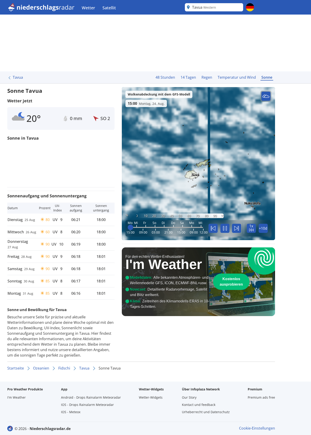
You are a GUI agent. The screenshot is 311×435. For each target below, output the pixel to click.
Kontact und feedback (198, 404)
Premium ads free (261, 397)
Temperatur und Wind (237, 77)
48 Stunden (165, 77)
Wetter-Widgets (151, 397)
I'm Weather (16, 397)
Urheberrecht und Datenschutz (206, 412)
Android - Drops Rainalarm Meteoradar (91, 397)
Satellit (109, 7)
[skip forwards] (236, 228)
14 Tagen (188, 77)
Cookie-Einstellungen (257, 428)
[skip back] (213, 228)
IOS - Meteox (70, 412)
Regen (206, 77)
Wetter (88, 7)
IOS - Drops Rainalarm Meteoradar (87, 404)
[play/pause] (224, 228)
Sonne (266, 77)
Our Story (189, 397)
